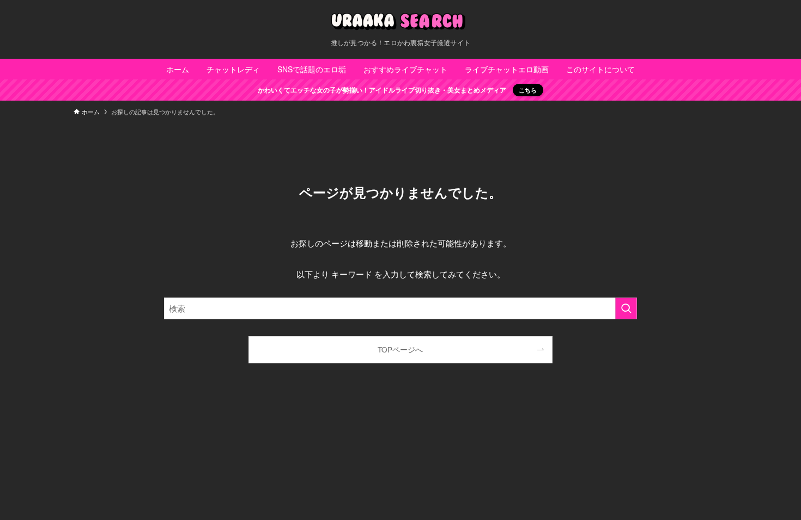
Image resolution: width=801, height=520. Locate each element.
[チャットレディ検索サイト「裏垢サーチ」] (400, 21)
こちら (528, 89)
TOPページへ (400, 349)
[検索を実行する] (626, 308)
